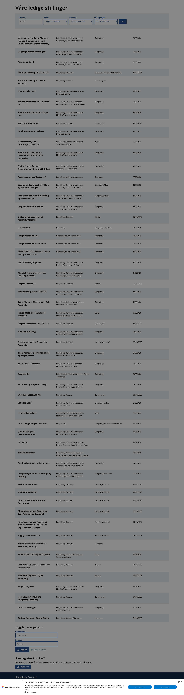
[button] (74, 692)
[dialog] (92, 687)
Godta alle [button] (140, 687)
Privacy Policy (33, 690)
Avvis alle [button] (165, 687)
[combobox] (179, 682)
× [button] (181, 681)
